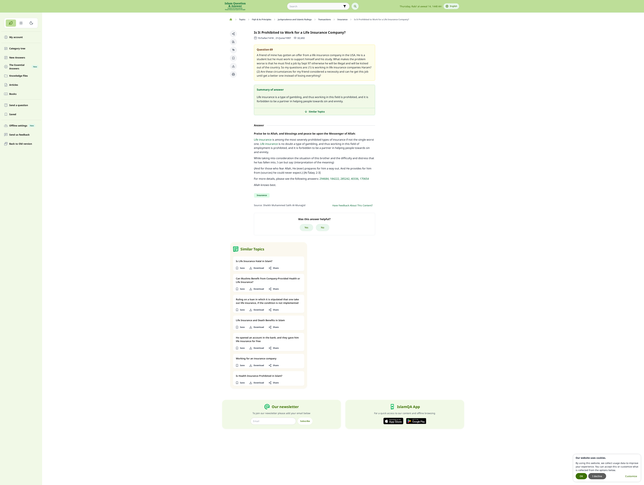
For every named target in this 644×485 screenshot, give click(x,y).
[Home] (231, 19)
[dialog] (607, 468)
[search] (355, 6)
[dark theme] (31, 23)
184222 (334, 179)
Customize (631, 476)
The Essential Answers (23, 66)
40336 (354, 179)
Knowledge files (18, 75)
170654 (364, 179)
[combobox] (316, 6)
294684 (324, 179)
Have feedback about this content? (352, 205)
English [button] (453, 6)
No (322, 227)
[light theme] (21, 23)
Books (12, 94)
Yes (306, 227)
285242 (345, 179)
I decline (597, 476)
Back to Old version (20, 144)
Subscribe (305, 421)
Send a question (18, 105)
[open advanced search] (344, 6)
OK (581, 476)
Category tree (17, 48)
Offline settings (21, 125)
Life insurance (263, 139)
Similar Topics (317, 111)
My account (16, 37)
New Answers (17, 57)
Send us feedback (19, 134)
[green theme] (11, 23)
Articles (13, 85)
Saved (12, 114)
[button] (233, 33)
